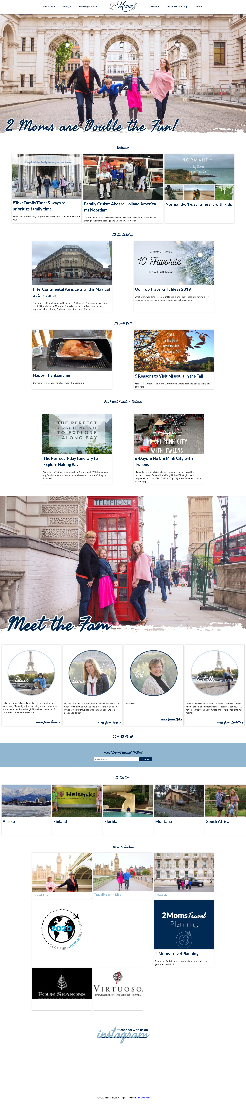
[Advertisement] (122, 917)
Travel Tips (154, 6)
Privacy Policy (143, 1098)
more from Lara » (109, 722)
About (199, 6)
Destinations (49, 6)
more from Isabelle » (230, 722)
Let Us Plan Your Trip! (177, 6)
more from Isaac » (48, 722)
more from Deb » (171, 719)
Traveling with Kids (88, 6)
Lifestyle (67, 6)
